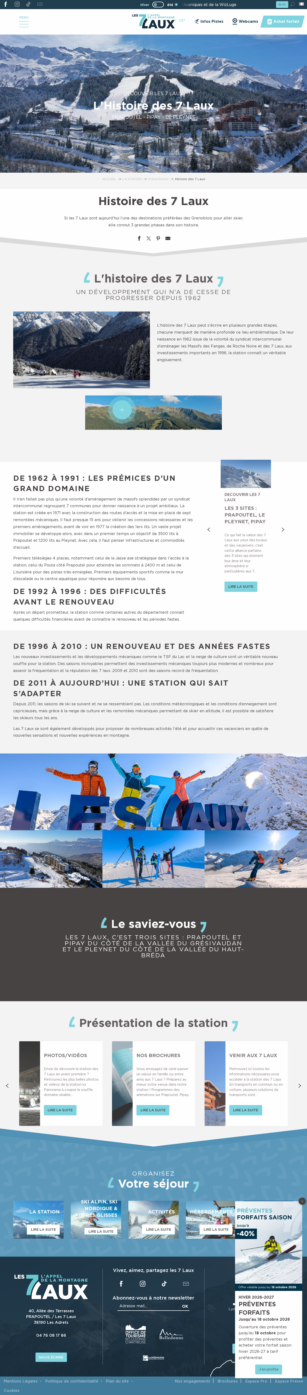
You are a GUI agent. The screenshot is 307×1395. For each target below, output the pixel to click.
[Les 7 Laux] (51, 1298)
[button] (292, 4)
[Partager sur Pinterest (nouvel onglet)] (158, 239)
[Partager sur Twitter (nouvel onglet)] (148, 239)
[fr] (302, 4)
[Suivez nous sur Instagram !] (17, 4)
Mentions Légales (21, 1381)
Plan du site (117, 1381)
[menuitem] (153, 21)
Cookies (11, 1390)
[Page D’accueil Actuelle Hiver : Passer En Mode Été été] (158, 4)
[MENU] (24, 26)
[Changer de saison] (159, 4)
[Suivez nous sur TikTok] (28, 4)
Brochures (228, 1381)
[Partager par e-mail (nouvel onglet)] (167, 239)
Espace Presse (289, 1381)
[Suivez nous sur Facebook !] (5, 4)
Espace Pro (256, 1381)
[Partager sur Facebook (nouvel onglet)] (139, 239)
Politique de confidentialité (71, 1381)
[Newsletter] (39, 4)
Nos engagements (192, 1381)
